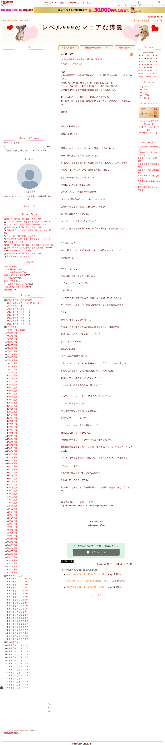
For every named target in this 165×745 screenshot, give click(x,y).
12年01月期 (12, 400)
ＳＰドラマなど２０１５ (17, 672)
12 (148, 65)
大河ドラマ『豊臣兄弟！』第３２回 (21, 236)
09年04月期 (12, 366)
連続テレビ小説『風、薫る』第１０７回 (23, 219)
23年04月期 (12, 536)
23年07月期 (12, 539)
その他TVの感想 (11, 278)
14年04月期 (12, 427)
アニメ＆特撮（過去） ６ (18, 324)
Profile (29, 159)
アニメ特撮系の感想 (12, 272)
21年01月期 (12, 509)
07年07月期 (12, 345)
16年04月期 (12, 451)
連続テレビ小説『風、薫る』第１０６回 (23, 227)
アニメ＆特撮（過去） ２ (18, 312)
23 (139, 71)
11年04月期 (12, 391)
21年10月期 (12, 518)
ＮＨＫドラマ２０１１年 (17, 594)
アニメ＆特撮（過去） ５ (18, 321)
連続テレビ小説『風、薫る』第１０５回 (23, 253)
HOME (6, 20)
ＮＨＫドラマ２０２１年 (17, 624)
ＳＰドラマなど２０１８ (17, 681)
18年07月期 (12, 479)
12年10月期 (12, 409)
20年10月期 (12, 506)
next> (155, 76)
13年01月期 (12, 412)
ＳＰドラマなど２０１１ (17, 660)
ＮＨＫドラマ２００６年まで (19, 578)
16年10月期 (12, 457)
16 (139, 68)
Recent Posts (29, 214)
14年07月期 (12, 430)
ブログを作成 (148, 5)
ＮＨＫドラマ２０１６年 (17, 609)
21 (154, 68)
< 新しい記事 (68, 47)
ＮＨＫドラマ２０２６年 (17, 639)
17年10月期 (12, 469)
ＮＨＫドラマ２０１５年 (17, 606)
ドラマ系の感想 (11, 269)
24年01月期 (12, 545)
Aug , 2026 (144, 86)
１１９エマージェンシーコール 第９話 (83, 59)
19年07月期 (12, 491)
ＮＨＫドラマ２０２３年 (17, 630)
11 (145, 65)
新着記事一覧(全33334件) (96, 47)
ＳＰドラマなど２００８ (17, 651)
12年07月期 (12, 406)
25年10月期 (12, 566)
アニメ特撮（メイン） (16, 306)
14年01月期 (12, 424)
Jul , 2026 (144, 89)
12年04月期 (12, 403)
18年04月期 (12, 475)
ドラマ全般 (12, 327)
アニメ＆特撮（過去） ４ (18, 318)
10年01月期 (12, 375)
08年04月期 (12, 354)
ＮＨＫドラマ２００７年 (17, 582)
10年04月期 (12, 378)
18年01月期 (12, 472)
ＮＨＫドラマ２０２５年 (17, 636)
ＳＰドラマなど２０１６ (17, 675)
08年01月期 (12, 351)
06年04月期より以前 (16, 330)
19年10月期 (12, 494)
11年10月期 (12, 397)
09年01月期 (12, 363)
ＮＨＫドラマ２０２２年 (17, 627)
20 (151, 68)
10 (142, 65)
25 (145, 71)
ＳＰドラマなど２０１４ (17, 669)
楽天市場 (160, 5)
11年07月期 (12, 394)
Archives (149, 82)
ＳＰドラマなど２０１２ (17, 663)
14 (154, 65)
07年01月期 (12, 339)
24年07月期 (12, 551)
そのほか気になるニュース (15, 287)
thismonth (148, 76)
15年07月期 (12, 442)
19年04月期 (12, 488)
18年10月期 (12, 481)
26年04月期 (12, 572)
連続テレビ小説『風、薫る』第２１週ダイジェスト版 (29, 245)
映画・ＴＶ (9, 5)
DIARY (14, 20)
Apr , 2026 (144, 98)
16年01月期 (12, 448)
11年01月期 (12, 388)
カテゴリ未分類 (11, 266)
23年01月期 (12, 533)
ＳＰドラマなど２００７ (17, 648)
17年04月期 (12, 463)
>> (126, 5)
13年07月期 (12, 418)
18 (145, 68)
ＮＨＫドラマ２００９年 (17, 587)
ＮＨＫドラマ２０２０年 (17, 621)
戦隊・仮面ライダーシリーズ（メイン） (24, 303)
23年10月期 (12, 542)
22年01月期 (12, 521)
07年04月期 (12, 342)
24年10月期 (12, 554)
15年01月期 (12, 436)
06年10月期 (12, 336)
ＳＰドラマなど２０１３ (17, 666)
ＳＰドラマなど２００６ (17, 645)
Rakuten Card (149, 104)
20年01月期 (12, 497)
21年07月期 (12, 515)
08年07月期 (12, 357)
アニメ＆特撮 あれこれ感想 (19, 300)
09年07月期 (12, 369)
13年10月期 (12, 421)
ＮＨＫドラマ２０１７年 (17, 612)
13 (151, 65)
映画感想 (8, 290)
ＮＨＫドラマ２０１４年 (17, 603)
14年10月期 (12, 433)
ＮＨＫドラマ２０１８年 (17, 615)
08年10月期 (12, 360)
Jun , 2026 (144, 92)
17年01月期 (12, 460)
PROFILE (23, 20)
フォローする (29, 206)
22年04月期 (12, 524)
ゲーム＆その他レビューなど (16, 284)
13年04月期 (12, 415)
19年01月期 (12, 484)
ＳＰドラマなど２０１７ (17, 678)
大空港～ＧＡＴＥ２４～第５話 (20, 256)
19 (148, 68)
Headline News (149, 142)
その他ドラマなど (14, 642)
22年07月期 (12, 527)
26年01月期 (12, 569)
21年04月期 (12, 512)
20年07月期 (12, 503)
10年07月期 (12, 381)
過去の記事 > (125, 47)
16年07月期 (12, 454)
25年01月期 (12, 557)
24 (142, 71)
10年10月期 (12, 385)
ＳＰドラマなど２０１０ (17, 657)
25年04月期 (12, 560)
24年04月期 (12, 548)
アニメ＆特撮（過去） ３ (18, 315)
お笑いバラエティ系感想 (14, 275)
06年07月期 (12, 333)
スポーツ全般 (10, 281)
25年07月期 (12, 563)
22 (156, 68)
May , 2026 (144, 95)
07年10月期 (12, 348)
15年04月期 (12, 439)
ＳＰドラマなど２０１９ (17, 685)
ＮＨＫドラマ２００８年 (17, 585)
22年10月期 (12, 530)
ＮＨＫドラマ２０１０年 (17, 591)
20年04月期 (12, 500)
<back (141, 76)
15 (156, 65)
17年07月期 (12, 466)
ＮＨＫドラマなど (14, 575)
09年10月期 (12, 372)
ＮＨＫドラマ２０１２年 (17, 597)
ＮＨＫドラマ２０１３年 (17, 600)
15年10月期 (12, 445)
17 (142, 68)
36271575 (154, 17)
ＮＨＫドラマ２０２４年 (17, 633)
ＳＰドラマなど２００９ (17, 654)
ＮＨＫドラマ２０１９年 (17, 618)
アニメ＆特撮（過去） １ (18, 309)
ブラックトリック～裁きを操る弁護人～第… (88, 581)
